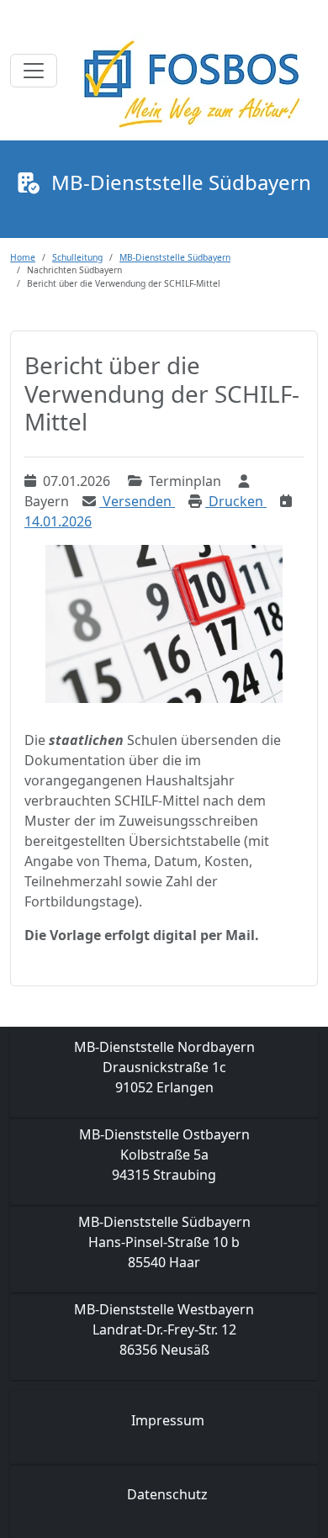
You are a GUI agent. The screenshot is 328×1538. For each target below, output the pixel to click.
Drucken (236, 501)
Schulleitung (77, 257)
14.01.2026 (58, 521)
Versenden (137, 501)
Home (22, 257)
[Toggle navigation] (33, 70)
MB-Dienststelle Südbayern (174, 257)
